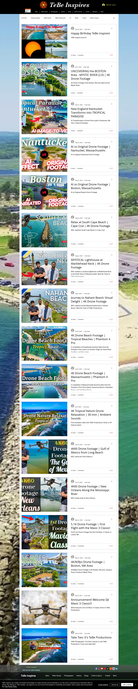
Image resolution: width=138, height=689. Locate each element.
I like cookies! (127, 685)
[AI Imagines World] (105, 668)
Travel (84, 18)
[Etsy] (111, 668)
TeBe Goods (47, 18)
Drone (76, 18)
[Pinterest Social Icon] (113, 668)
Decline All (115, 685)
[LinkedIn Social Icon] (116, 668)
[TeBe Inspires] (108, 668)
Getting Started (35, 18)
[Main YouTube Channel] (102, 668)
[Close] (135, 684)
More (104, 18)
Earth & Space (94, 18)
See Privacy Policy (11, 686)
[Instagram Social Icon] (99, 668)
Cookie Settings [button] (103, 685)
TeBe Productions (60, 18)
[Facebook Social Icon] (96, 668)
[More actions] (112, 28)
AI (70, 18)
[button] (114, 18)
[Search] (116, 7)
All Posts (24, 18)
